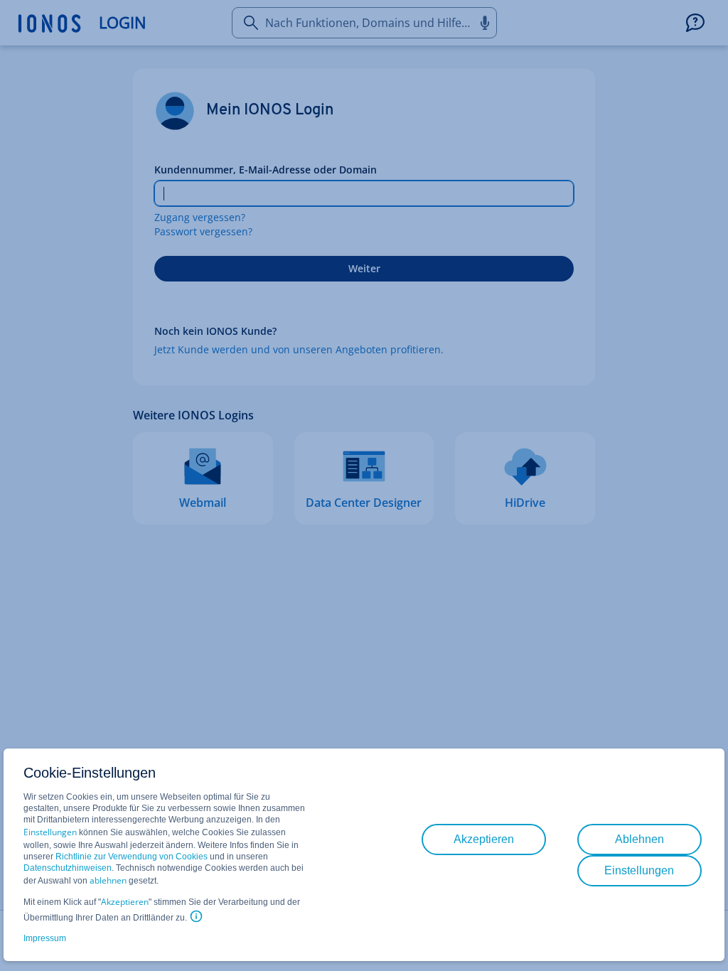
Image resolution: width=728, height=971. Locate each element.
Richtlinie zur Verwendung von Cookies (131, 857)
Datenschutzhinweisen (67, 868)
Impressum (44, 938)
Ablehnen (639, 839)
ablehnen (108, 880)
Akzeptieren (125, 902)
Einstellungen (50, 832)
